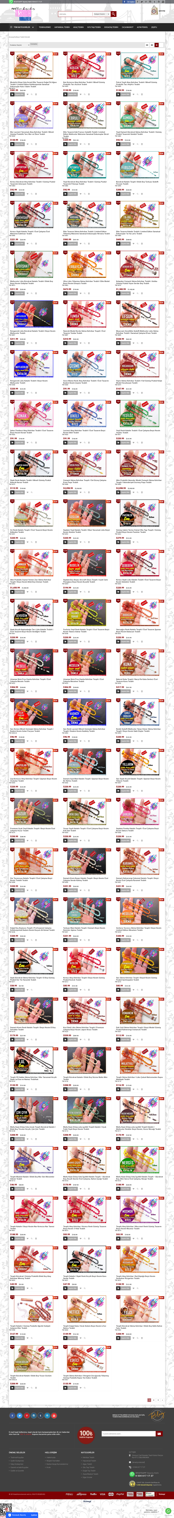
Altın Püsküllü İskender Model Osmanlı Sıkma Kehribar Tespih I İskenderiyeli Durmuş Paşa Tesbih (139, 481)
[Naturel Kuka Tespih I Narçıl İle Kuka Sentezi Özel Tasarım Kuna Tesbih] (139, 662)
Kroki (49, 1467)
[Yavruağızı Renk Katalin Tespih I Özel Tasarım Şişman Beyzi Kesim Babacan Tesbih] (139, 612)
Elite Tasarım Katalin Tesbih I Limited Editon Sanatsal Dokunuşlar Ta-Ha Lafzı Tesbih (138, 232)
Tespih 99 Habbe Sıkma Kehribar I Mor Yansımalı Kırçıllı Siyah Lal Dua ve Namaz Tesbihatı (33, 1078)
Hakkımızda (51, 1457)
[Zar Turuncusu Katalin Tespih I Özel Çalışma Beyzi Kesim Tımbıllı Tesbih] (33, 861)
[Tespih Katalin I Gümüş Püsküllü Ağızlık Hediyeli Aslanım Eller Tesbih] (33, 1309)
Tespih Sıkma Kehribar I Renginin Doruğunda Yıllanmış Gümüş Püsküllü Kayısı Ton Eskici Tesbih (86, 1377)
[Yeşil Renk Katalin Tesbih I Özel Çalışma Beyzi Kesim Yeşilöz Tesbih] (139, 413)
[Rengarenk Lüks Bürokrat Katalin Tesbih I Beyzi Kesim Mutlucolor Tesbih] (33, 314)
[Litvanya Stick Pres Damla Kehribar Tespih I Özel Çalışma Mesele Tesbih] (33, 662)
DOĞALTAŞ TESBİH (111, 27)
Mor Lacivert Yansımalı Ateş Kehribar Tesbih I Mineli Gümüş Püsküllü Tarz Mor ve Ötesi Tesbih (32, 133)
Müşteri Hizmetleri (53, 1461)
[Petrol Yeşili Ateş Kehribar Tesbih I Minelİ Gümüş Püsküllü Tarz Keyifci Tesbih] (140, 65)
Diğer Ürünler (87, 1477)
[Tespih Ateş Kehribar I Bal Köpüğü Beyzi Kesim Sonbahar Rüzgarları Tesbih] (139, 1259)
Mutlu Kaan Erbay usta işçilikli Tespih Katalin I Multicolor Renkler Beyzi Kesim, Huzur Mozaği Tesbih (138, 1128)
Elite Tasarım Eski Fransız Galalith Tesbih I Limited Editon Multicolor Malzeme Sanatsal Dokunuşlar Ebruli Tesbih (86, 134)
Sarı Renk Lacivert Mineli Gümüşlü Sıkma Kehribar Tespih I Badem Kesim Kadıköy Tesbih (84, 730)
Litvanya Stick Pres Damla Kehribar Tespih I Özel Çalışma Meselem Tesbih (83, 680)
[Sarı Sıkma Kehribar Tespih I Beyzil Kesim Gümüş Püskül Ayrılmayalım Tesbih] (139, 961)
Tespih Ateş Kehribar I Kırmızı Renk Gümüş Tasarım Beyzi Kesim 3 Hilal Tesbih (84, 1227)
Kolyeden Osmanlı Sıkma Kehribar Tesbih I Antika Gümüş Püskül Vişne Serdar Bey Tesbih (136, 282)
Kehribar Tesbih (88, 1457)
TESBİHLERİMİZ (45, 27)
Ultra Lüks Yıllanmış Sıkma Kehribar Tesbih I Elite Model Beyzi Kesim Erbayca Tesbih (86, 282)
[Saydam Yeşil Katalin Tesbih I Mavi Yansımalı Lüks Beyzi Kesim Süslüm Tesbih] (86, 513)
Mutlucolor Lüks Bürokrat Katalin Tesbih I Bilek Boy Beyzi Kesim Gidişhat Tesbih (31, 282)
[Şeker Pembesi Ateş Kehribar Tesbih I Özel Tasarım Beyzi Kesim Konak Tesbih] (33, 413)
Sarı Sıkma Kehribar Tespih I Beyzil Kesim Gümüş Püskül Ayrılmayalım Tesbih (136, 979)
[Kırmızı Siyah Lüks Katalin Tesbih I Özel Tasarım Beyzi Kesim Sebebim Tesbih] (139, 563)
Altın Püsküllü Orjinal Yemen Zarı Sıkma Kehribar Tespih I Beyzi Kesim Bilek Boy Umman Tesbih (30, 581)
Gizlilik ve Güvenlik (17, 1471)
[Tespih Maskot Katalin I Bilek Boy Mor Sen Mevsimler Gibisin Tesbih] (33, 1160)
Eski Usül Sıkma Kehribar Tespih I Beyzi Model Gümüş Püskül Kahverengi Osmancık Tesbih (138, 1028)
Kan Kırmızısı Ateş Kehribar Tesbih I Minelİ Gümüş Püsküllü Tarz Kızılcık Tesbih (84, 83)
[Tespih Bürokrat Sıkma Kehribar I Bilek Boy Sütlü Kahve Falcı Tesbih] (139, 1309)
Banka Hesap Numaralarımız (57, 1464)
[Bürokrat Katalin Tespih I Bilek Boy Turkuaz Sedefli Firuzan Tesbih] (139, 165)
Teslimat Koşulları (17, 1457)
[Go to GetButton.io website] (168, 1515)
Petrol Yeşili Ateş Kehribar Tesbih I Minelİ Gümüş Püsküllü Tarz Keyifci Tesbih (136, 83)
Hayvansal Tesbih (89, 1461)
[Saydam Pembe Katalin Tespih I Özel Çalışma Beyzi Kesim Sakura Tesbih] (139, 811)
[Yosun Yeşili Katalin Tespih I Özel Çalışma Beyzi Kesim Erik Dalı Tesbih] (86, 811)
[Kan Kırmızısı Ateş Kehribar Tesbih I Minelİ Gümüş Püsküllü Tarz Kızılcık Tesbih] (86, 65)
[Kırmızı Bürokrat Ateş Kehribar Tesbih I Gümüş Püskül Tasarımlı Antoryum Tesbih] (33, 165)
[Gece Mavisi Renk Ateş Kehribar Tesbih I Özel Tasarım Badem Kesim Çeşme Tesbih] (86, 364)
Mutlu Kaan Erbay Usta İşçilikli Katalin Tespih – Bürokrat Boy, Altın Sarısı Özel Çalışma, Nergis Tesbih (139, 1178)
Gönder (159, 1433)
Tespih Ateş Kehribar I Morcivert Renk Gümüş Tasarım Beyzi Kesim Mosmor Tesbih (138, 1227)
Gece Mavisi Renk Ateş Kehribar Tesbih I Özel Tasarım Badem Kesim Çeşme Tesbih (86, 382)
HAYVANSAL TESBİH (62, 27)
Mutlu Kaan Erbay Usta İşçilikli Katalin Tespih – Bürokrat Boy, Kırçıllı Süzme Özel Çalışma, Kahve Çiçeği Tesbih (86, 1178)
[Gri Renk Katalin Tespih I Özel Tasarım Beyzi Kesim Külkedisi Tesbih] (33, 513)
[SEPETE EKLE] (17, 94)
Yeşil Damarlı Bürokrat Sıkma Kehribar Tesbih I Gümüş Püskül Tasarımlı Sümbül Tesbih (139, 133)
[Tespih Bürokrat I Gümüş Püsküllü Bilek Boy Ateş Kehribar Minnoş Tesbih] (33, 1259)
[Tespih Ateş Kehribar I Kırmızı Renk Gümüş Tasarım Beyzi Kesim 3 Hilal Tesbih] (86, 1209)
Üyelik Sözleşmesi (17, 1461)
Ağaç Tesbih (87, 1464)
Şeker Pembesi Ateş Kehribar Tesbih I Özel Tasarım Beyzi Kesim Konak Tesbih (31, 431)
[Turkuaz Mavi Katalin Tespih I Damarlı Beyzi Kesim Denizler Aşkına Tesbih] (86, 911)
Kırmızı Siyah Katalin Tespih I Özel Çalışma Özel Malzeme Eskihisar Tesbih (30, 232)
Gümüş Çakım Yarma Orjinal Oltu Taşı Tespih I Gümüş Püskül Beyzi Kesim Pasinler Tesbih (138, 531)
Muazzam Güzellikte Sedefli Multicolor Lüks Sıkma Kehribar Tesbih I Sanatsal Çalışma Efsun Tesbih (137, 332)
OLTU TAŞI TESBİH (94, 27)
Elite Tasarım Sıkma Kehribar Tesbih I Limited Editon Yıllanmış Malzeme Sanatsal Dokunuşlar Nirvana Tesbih (86, 232)
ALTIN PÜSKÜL (142, 27)
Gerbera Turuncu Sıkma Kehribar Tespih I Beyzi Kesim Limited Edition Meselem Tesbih (138, 929)
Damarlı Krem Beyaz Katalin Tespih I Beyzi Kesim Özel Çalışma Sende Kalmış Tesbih (85, 879)
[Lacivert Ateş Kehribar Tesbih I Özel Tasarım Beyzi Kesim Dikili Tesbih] (86, 413)
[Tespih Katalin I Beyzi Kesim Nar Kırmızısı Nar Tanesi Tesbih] (33, 1209)
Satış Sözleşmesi (17, 1464)
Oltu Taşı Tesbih (88, 1467)
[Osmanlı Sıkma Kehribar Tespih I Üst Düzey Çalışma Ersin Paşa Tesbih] (86, 463)
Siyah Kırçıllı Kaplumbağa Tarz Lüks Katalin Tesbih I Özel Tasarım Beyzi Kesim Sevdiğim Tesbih (31, 630)
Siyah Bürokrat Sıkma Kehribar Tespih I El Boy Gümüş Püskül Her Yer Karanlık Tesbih (32, 979)
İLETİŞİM (132, 1452)
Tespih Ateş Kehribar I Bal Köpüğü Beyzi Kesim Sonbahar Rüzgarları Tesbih (135, 1277)
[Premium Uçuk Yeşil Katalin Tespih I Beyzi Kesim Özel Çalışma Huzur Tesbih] (33, 811)
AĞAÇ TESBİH (78, 27)
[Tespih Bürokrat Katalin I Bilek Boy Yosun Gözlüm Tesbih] (33, 1359)
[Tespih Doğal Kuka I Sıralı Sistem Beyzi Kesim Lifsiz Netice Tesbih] (86, 1309)
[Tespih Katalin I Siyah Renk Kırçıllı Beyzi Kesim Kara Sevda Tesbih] (86, 1259)
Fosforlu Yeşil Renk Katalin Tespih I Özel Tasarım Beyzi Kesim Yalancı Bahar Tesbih (86, 630)
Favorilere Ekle (28, 94)
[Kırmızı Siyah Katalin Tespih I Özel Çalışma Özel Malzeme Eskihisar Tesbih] (33, 214)
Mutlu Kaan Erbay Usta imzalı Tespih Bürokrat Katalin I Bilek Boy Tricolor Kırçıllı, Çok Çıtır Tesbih (33, 1128)
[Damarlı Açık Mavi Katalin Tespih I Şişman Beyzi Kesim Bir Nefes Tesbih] (86, 762)
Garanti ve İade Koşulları (19, 1467)
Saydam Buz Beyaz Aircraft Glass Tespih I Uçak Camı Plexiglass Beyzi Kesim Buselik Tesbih (85, 581)
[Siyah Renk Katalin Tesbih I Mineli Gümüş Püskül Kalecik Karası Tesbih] (33, 463)
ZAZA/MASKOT (127, 27)
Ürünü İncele (32, 94)
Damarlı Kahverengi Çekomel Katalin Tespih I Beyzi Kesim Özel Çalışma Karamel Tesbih (137, 879)
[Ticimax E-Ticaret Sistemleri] (87, 1501)
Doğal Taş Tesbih (89, 1471)
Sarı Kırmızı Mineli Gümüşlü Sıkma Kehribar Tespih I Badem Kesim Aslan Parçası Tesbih (31, 730)
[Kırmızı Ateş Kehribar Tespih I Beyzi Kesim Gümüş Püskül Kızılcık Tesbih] (86, 961)
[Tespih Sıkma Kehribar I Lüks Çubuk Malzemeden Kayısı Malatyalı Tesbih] (139, 1060)
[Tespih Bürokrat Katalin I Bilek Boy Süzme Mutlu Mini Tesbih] (86, 1060)
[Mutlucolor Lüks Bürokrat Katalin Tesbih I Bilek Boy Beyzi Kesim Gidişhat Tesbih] (33, 264)
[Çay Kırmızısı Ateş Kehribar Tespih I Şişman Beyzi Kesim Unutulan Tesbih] (33, 762)
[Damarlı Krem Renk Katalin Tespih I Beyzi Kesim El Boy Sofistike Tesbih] (33, 1010)
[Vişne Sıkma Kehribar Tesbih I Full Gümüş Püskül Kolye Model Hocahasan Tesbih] (139, 364)
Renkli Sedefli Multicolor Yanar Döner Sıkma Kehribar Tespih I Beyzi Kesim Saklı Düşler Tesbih (138, 730)
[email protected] (138, 1462)
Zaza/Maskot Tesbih (90, 1474)
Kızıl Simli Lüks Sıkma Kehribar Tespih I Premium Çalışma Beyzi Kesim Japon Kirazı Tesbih (83, 1028)
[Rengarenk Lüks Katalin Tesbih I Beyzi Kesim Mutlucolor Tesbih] (33, 364)
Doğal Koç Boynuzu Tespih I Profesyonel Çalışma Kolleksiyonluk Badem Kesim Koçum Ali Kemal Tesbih (32, 929)
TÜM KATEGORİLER (22, 27)
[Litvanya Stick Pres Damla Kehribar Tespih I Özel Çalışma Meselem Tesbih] (86, 662)
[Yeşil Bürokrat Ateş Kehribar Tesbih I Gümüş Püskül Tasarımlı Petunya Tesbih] (86, 165)
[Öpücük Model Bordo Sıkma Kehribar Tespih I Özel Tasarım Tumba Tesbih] (86, 314)
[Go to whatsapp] (168, 1511)
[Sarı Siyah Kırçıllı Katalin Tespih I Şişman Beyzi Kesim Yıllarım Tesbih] (139, 762)
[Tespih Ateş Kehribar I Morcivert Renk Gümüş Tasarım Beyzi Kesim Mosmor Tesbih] (139, 1209)
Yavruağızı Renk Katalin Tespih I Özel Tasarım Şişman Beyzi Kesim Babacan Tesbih (138, 630)
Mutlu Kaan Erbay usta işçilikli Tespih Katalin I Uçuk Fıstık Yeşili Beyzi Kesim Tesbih (84, 1128)
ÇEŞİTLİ (154, 27)
